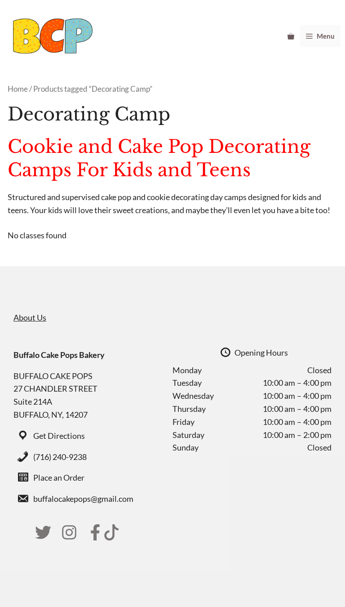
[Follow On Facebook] (95, 532)
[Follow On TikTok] (111, 532)
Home (18, 89)
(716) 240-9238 (60, 457)
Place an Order (58, 477)
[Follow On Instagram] (69, 532)
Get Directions (59, 436)
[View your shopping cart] (291, 36)
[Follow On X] (43, 532)
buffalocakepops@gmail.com (83, 499)
